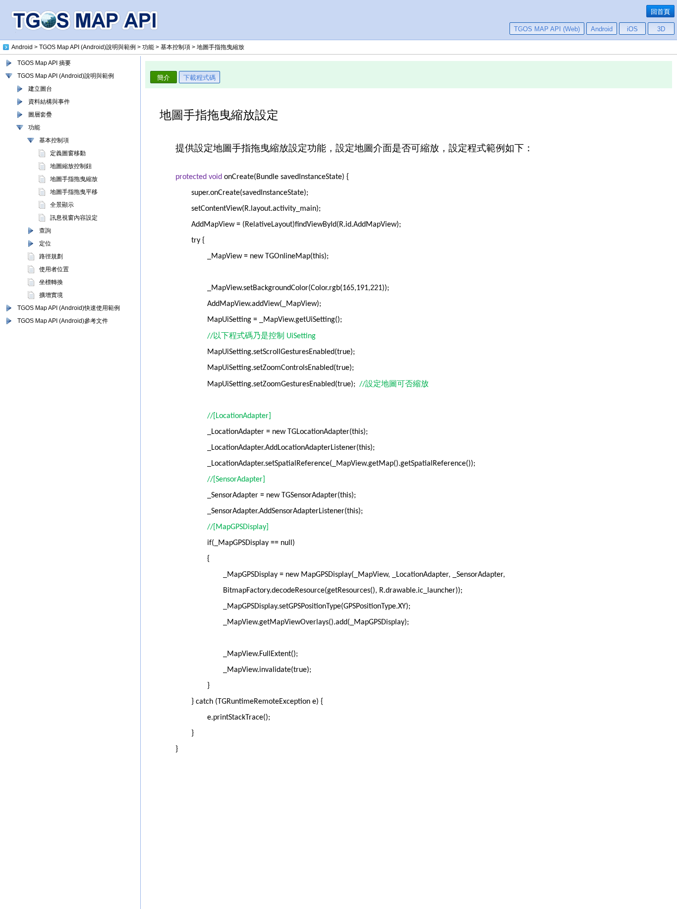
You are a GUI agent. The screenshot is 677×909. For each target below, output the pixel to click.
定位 (45, 243)
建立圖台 (40, 88)
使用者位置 (54, 269)
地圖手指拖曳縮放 (74, 179)
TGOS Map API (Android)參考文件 (62, 320)
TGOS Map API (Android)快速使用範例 (68, 307)
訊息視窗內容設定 (74, 217)
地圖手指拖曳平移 (74, 191)
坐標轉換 (51, 282)
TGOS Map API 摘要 (44, 63)
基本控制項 (54, 140)
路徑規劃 (51, 256)
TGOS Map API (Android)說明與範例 (65, 75)
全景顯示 (62, 204)
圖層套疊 (40, 114)
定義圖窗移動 (68, 153)
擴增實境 (51, 295)
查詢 (45, 230)
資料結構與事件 (49, 101)
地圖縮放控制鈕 (71, 166)
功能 (34, 127)
